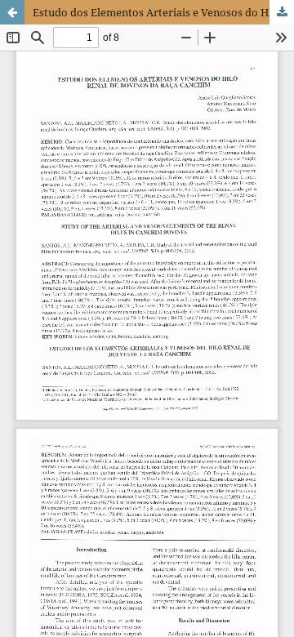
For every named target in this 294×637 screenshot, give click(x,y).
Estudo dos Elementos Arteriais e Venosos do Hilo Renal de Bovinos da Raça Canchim (163, 12)
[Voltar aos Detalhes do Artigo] (12, 12)
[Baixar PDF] (282, 12)
